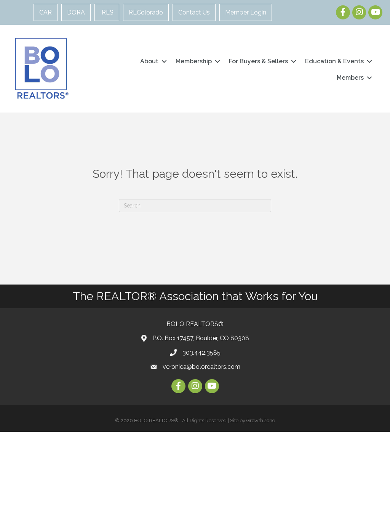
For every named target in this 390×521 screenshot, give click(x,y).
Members (350, 77)
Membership (194, 61)
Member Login (245, 12)
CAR (45, 12)
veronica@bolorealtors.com (201, 366)
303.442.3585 (201, 352)
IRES (106, 12)
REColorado (146, 12)
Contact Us (194, 12)
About (149, 61)
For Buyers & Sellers (258, 61)
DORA (76, 12)
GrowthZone (260, 420)
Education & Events (334, 61)
